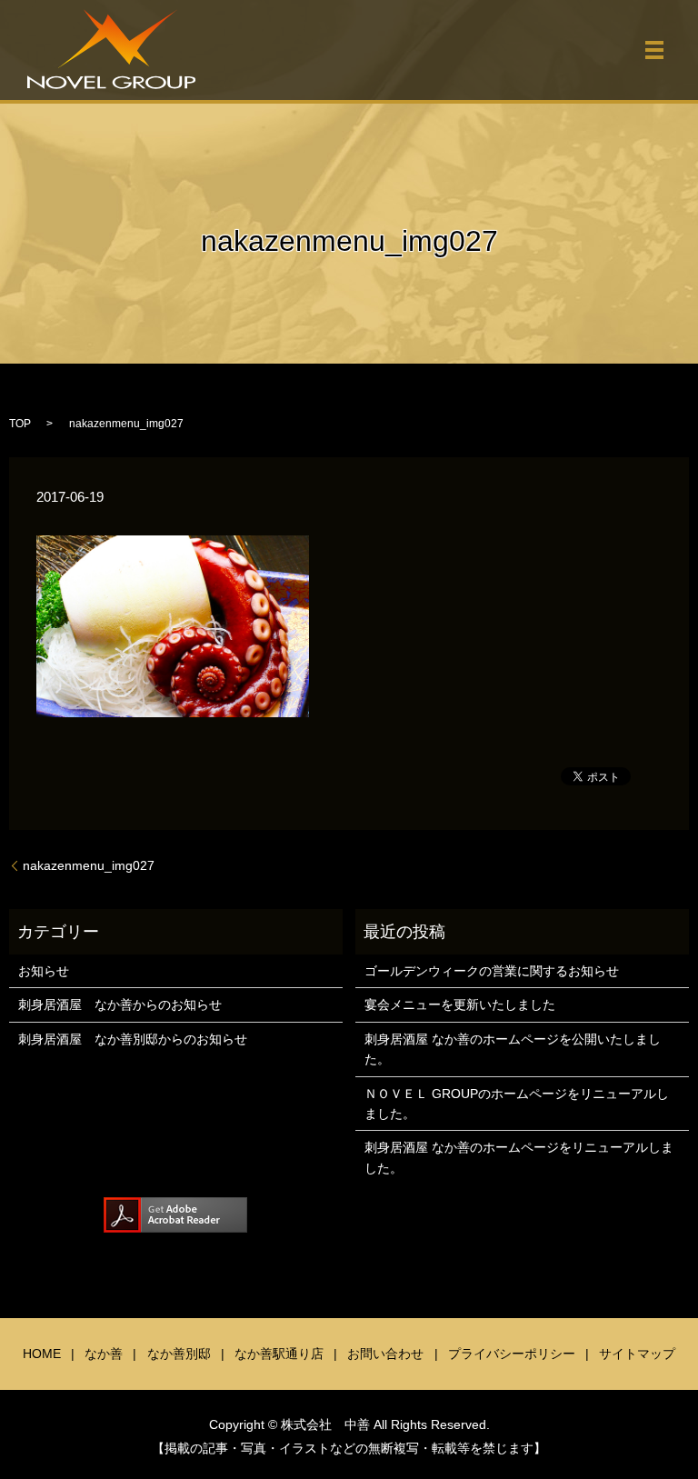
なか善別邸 (179, 1353)
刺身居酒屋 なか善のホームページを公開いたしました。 (512, 1049)
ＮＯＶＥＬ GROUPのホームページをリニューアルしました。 (516, 1103)
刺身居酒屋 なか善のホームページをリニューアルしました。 (518, 1157)
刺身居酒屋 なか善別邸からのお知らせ (132, 1039)
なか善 (104, 1353)
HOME (42, 1353)
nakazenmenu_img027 (89, 865)
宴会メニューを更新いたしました (459, 1004)
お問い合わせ (385, 1353)
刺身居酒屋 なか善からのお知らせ (120, 1004)
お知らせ (43, 971)
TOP (20, 423)
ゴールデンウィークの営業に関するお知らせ (491, 971)
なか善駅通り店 (279, 1353)
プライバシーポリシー (511, 1353)
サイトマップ (637, 1353)
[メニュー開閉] (654, 50)
